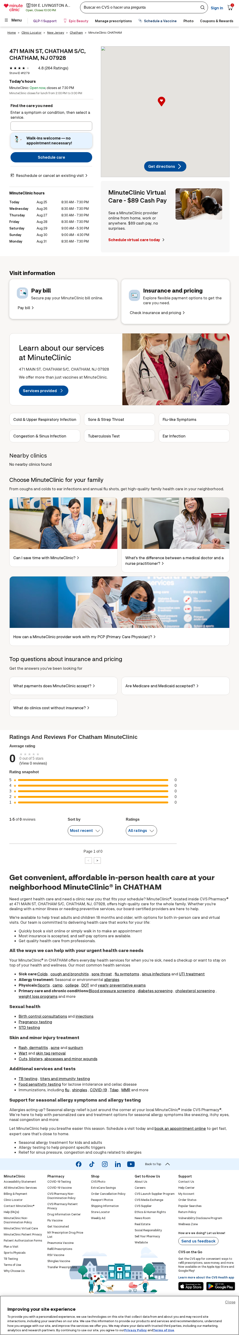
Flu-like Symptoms (179, 419)
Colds (42, 973)
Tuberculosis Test (104, 435)
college (72, 985)
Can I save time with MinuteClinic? (44, 557)
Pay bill (24, 307)
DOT (85, 985)
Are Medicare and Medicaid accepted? (160, 685)
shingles (79, 1089)
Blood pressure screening (112, 990)
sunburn (75, 1047)
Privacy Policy (135, 1330)
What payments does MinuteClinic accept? (52, 685)
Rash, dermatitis (33, 1047)
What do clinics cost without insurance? (49, 707)
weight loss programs (38, 996)
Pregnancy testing (35, 1021)
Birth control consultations (43, 1016)
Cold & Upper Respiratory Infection (44, 419)
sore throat (101, 973)
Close (230, 1301)
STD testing (29, 1027)
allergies (111, 979)
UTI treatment (192, 973)
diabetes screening (155, 990)
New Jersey (55, 32)
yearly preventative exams (122, 985)
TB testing (28, 1078)
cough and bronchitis (69, 973)
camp (58, 985)
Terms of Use (163, 1330)
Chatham (76, 32)
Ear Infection (174, 435)
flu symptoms (127, 973)
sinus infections (156, 973)
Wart (23, 1053)
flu (67, 1089)
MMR (125, 1089)
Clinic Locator (31, 32)
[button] (165, 106)
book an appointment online (180, 1128)
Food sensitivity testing (40, 1084)
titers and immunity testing (65, 1078)
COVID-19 (98, 1089)
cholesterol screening (195, 990)
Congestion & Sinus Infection (39, 435)
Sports (44, 985)
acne (55, 1047)
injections (84, 1016)
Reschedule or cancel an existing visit (50, 175)
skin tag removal (51, 1053)
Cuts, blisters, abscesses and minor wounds (58, 1058)
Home (11, 32)
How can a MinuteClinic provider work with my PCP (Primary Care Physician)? (82, 636)
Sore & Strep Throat (106, 419)
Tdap (114, 1089)
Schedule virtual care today (134, 239)
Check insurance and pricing (155, 312)
